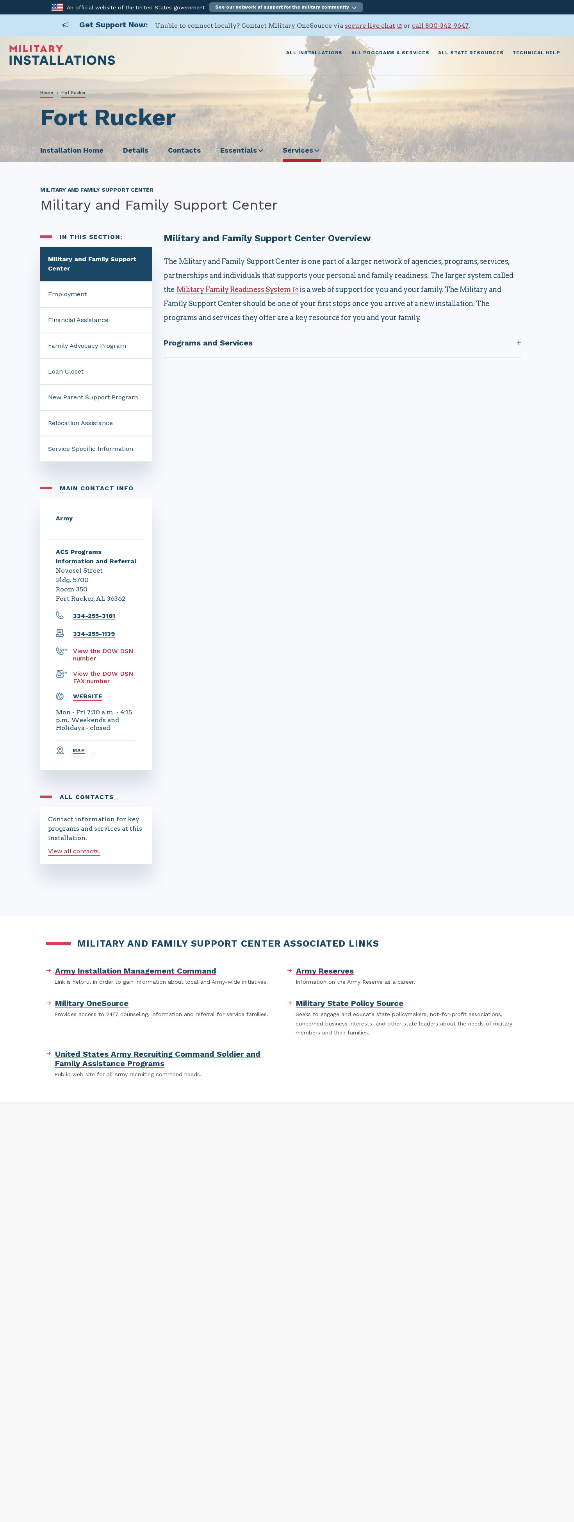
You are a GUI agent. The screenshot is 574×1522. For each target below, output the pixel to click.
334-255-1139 (94, 633)
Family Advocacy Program (87, 345)
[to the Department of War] (57, 7)
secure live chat (370, 25)
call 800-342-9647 (440, 25)
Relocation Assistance (80, 423)
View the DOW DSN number (103, 654)
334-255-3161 (94, 615)
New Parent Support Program (93, 397)
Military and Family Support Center (92, 263)
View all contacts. (74, 851)
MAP (79, 750)
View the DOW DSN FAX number (103, 677)
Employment (67, 294)
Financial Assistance (78, 320)
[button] (286, 7)
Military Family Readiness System (233, 289)
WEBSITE (87, 696)
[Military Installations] (62, 63)
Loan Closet (66, 371)
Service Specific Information (90, 448)
